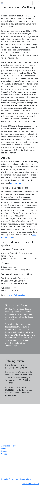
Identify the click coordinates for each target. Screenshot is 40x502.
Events (4, 451)
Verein (4, 454)
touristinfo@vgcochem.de (18, 295)
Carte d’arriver (16, 183)
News (3, 448)
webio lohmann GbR (30, 483)
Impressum (14, 479)
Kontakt (4, 479)
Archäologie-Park (8, 446)
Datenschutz (25, 479)
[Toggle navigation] (35, 3)
